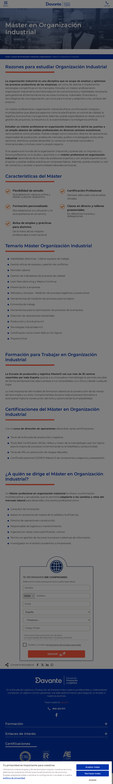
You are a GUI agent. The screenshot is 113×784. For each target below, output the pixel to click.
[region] (56, 772)
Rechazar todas (92, 773)
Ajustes (93, 780)
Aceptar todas (92, 767)
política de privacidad (14, 778)
